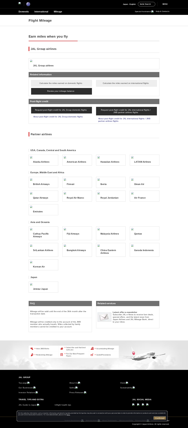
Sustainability (126, 388)
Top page (23, 383)
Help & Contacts (162, 11)
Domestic (24, 11)
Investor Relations (27, 392)
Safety (72, 388)
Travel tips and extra (31, 399)
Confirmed (159, 418)
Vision (123, 383)
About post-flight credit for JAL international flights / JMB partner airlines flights (124, 119)
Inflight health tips (63, 405)
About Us (73, 383)
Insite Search (145, 4)
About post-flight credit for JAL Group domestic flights (58, 117)
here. (68, 414)
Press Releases (76, 392)
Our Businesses (26, 388)
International (41, 11)
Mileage (58, 11)
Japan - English (129, 4)
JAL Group (24, 377)
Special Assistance (143, 12)
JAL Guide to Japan (28, 405)
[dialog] (92, 416)
